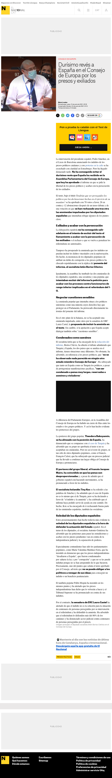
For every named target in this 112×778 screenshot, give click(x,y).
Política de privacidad (88, 761)
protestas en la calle (94, 165)
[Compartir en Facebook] (72, 115)
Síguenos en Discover (11, 3)
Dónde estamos (20, 764)
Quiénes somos (20, 757)
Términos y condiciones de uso (93, 757)
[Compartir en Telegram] (67, 115)
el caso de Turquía (96, 443)
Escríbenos (45, 757)
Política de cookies (86, 764)
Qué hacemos (19, 761)
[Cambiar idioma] (97, 10)
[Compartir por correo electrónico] (77, 115)
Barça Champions (47, 3)
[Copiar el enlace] (82, 115)
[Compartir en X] (58, 115)
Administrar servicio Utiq (90, 770)
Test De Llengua (30, 3)
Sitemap (43, 761)
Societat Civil (63, 3)
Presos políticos (64, 657)
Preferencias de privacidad (91, 767)
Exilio (77, 657)
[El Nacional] (5, 10)
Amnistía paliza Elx (79, 3)
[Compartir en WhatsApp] (62, 115)
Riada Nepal (95, 3)
